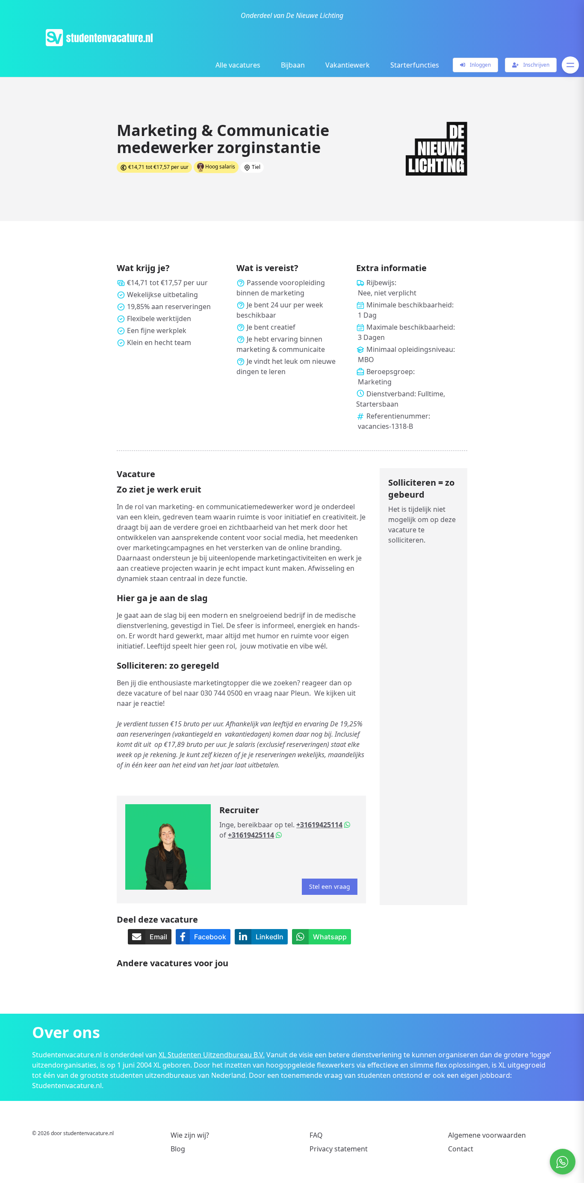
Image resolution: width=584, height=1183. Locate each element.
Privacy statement (339, 1148)
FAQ (316, 1135)
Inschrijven (535, 64)
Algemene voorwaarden (487, 1135)
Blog (178, 1148)
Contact (460, 1148)
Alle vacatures (237, 65)
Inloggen (480, 64)
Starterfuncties (414, 65)
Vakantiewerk (347, 65)
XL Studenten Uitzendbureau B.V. (212, 1054)
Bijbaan (293, 65)
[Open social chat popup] (562, 1161)
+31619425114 (319, 824)
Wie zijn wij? (190, 1135)
